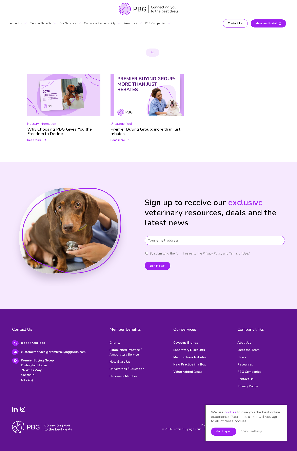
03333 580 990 (33, 343)
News (241, 357)
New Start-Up (120, 361)
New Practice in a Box (189, 364)
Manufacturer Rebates (189, 357)
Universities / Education (127, 369)
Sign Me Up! (157, 266)
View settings (252, 431)
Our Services (67, 23)
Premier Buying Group (148, 9)
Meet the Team (248, 350)
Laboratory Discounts (189, 350)
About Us (16, 23)
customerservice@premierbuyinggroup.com (53, 352)
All (153, 52)
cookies (230, 412)
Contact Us (235, 23)
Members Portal (266, 23)
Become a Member (123, 376)
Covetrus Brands (185, 342)
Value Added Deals (187, 372)
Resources (130, 23)
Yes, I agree (223, 431)
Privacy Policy (247, 386)
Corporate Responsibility (99, 23)
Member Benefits (40, 23)
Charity (115, 342)
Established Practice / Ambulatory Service (126, 352)
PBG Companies (155, 23)
